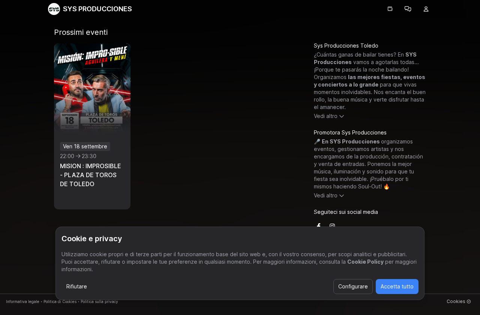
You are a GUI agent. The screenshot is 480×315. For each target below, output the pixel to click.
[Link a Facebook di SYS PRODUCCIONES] (319, 226)
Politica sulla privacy (99, 301)
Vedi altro (326, 116)
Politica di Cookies (60, 301)
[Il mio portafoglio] (390, 9)
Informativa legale (22, 301)
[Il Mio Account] (426, 9)
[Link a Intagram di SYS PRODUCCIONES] (332, 226)
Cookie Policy (365, 261)
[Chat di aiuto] (408, 9)
